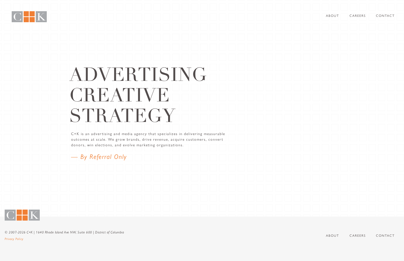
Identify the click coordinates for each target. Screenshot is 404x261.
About (332, 16)
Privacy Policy (14, 239)
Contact (385, 16)
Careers (358, 16)
